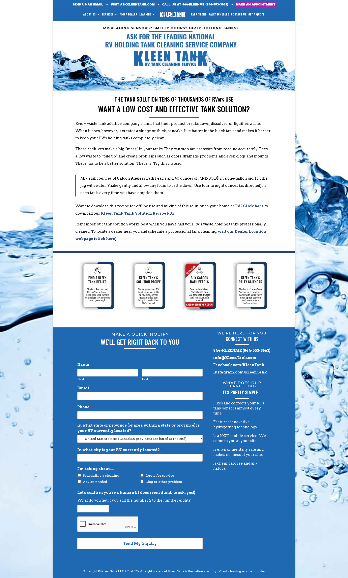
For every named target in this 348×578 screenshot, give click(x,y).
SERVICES (107, 14)
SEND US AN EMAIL (87, 4)
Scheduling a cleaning (101, 475)
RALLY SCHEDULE (218, 14)
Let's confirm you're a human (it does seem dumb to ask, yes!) (137, 492)
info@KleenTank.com (234, 358)
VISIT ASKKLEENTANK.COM (133, 4)
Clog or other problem (163, 482)
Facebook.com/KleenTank (238, 365)
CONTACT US (238, 14)
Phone (84, 407)
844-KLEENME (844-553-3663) (241, 350)
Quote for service (159, 475)
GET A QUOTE (256, 14)
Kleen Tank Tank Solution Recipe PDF (137, 213)
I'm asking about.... (96, 469)
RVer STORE (198, 14)
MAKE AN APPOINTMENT (256, 4)
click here (105, 239)
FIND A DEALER (128, 14)
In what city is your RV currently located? (119, 450)
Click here (253, 206)
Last (145, 379)
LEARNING (145, 14)
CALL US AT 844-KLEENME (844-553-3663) (195, 4)
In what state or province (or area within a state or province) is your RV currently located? (138, 428)
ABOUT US (89, 14)
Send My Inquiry (140, 543)
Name (84, 364)
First (80, 379)
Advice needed (95, 482)
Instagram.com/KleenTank (240, 372)
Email (84, 388)
